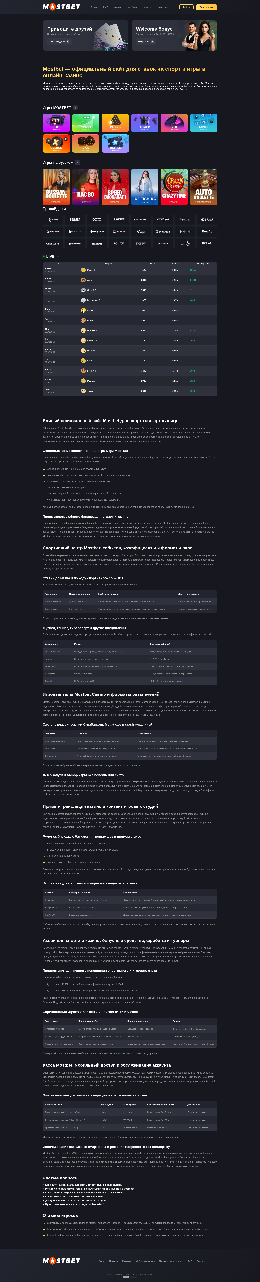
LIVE (105, 7)
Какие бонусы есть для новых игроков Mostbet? (74, 1196)
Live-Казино (132, 7)
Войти (186, 7)
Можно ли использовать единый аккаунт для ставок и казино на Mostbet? (89, 1188)
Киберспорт (163, 7)
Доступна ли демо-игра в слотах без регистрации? (75, 1200)
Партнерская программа (171, 1261)
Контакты (126, 1261)
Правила (113, 1261)
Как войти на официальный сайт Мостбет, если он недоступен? (83, 1185)
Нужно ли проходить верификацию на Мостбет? (74, 1204)
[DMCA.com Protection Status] (130, 1278)
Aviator (147, 7)
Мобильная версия (145, 1261)
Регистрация (206, 7)
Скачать (201, 1261)
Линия (94, 7)
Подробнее (143, 41)
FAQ (190, 1261)
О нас (102, 1261)
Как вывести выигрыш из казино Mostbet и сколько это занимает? (85, 1192)
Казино (117, 7)
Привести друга (57, 41)
